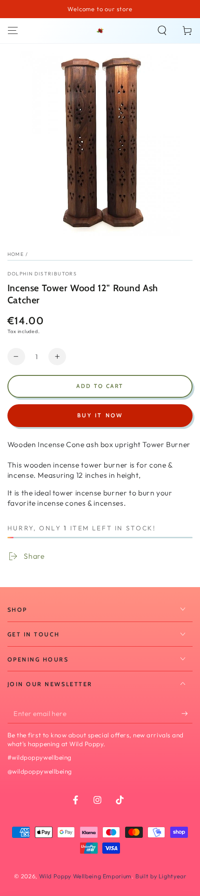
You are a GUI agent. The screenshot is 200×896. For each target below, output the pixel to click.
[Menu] (13, 30)
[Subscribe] (187, 713)
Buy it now (100, 415)
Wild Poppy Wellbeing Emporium (85, 876)
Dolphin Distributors (42, 273)
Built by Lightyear (160, 876)
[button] (162, 30)
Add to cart (99, 385)
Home (15, 254)
